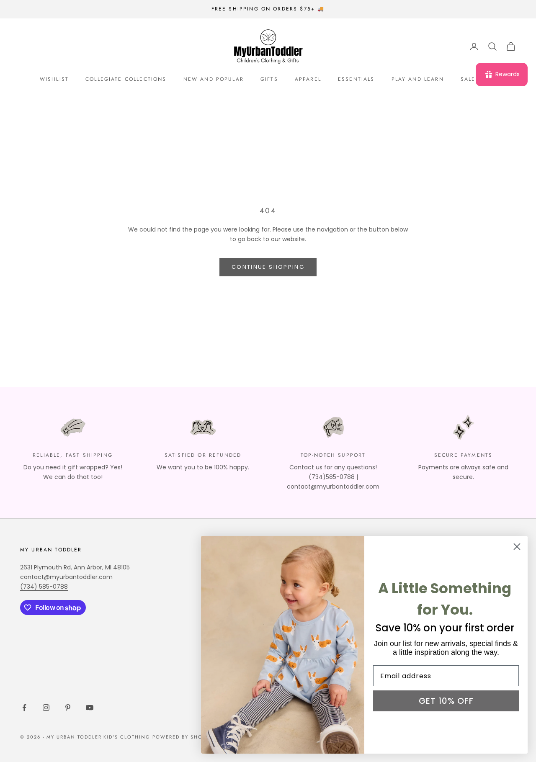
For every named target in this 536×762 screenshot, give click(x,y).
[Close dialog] (517, 546)
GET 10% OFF (446, 701)
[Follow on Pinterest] (68, 707)
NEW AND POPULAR (213, 79)
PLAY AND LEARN (418, 79)
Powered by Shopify (183, 737)
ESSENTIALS (356, 79)
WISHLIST (54, 79)
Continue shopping (268, 267)
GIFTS (269, 79)
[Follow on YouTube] (89, 707)
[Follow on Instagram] (46, 707)
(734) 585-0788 (44, 586)
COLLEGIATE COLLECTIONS (126, 79)
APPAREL (308, 79)
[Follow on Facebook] (24, 707)
